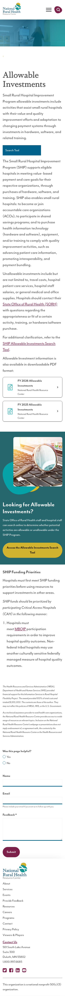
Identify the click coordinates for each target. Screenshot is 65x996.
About (6, 883)
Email (6, 793)
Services (7, 889)
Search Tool (12, 150)
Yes (9, 757)
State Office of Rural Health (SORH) (30, 304)
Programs (8, 918)
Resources (9, 906)
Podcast (31, 970)
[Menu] (48, 9)
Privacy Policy (11, 929)
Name (6, 776)
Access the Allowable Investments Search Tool (32, 550)
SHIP (8, 56)
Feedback (15, 815)
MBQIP (20, 629)
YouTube (24, 970)
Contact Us (10, 942)
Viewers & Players (13, 935)
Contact (7, 923)
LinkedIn (18, 970)
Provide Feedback (13, 900)
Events (6, 895)
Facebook (11, 970)
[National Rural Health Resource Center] (12, 9)
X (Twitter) (5, 970)
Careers (7, 912)
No (8, 763)
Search (58, 9)
